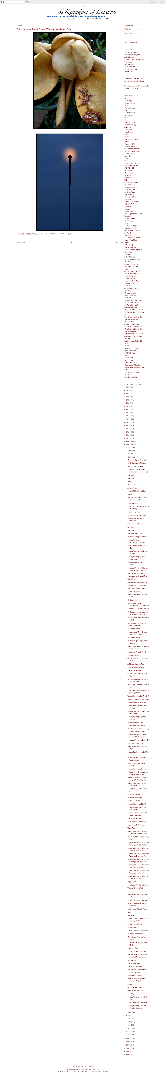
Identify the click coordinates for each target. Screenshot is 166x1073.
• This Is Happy (129, 221)
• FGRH (126, 101)
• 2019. (126, 106)
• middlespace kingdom (132, 55)
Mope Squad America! (135, 990)
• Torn (126, 343)
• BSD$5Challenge (130, 226)
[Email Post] (69, 234)
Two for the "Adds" (133, 629)
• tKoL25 (127, 98)
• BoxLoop (127, 223)
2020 (128, 406)
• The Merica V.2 (129, 185)
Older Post (119, 242)
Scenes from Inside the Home (137, 769)
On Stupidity (131, 960)
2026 (128, 387)
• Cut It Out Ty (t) (129, 190)
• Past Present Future (131, 163)
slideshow (133, 295)
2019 (128, 409)
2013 (128, 429)
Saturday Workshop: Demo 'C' (137, 740)
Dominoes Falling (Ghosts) (136, 515)
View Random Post (130, 42)
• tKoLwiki (127, 64)
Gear (134, 59)
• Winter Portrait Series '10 (133, 341)
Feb (129, 1031)
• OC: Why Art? (129, 204)
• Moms (126, 142)
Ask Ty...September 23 (135, 670)
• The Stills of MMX (130, 331)
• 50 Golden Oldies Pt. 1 (132, 149)
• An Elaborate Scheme (132, 271)
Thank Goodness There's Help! (138, 582)
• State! (126, 137)
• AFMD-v (127, 307)
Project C (135, 219)
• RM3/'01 (127, 346)
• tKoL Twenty (128, 132)
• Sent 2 (132, 146)
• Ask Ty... (127, 355)
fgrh (131, 101)
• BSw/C (126, 158)
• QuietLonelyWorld (130, 377)
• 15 (125, 315)
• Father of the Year (130, 363)
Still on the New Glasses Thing (138, 931)
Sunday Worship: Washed (136, 702)
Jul (129, 1015)
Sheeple (130, 984)
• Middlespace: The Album (133, 365)
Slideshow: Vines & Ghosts (136, 652)
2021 (128, 403)
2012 (128, 432)
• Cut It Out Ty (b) (129, 192)
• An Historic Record (131, 288)
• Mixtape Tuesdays (130, 293)
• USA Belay (128, 71)
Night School (132, 882)
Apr (129, 1025)
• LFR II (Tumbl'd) (130, 247)
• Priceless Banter (130, 67)
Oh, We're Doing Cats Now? (137, 537)
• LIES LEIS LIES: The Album (134, 312)
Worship (63, 234)
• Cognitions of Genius (131, 182)
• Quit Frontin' (128, 360)
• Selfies (126, 134)
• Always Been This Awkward (134, 367)
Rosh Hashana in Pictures (136, 463)
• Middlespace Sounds (131, 372)
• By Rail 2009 (129, 358)
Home (70, 242)
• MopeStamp (128, 173)
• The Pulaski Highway (131, 274)
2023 (128, 397)
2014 (128, 425)
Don (129, 118)
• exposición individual (131, 166)
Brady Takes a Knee (134, 975)
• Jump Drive (128, 156)
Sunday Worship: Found (135, 722)
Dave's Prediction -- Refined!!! (137, 900)
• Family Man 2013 (130, 240)
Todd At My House (133, 638)
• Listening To (128, 291)
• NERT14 (127, 175)
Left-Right (130, 481)
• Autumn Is (127, 127)
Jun (129, 1019)
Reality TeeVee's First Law (136, 951)
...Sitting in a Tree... (134, 963)
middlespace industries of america (83, 1069)
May (129, 1022)
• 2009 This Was (129, 353)
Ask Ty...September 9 (134, 966)
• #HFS (126, 161)
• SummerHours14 (130, 187)
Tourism (130, 527)
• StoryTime (128, 199)
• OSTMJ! (127, 339)
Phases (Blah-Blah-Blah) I (136, 822)
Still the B (130, 475)
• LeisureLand (128, 62)
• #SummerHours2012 (131, 279)
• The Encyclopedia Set (132, 214)
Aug (129, 1012)
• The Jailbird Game (130, 197)
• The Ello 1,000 (129, 122)
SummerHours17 (131, 113)
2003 (128, 1051)
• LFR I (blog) (128, 245)
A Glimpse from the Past (135, 664)
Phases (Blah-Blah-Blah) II (136, 804)
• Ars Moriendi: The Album (133, 336)
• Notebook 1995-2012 (132, 266)
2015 (128, 422)
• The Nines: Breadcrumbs (133, 317)
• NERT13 (127, 242)
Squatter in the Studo (134, 924)
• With (126, 370)
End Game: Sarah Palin (135, 743)
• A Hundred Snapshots (132, 324)
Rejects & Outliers (133, 794)
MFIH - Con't (131, 485)
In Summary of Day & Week (137, 909)
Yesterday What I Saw (135, 534)
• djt (125, 118)
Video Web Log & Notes (135, 888)
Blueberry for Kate (133, 512)
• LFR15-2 (134, 139)
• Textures (127, 216)
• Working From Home (131, 348)
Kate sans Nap (132, 503)
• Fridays (127, 209)
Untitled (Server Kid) (134, 798)
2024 (128, 393)
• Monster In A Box (130, 228)
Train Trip (130, 530)
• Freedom (127, 178)
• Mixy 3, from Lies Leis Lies (133, 310)
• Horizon (127, 262)
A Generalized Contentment (137, 586)
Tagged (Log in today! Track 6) (138, 696)
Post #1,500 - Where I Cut (136, 491)
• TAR (125, 180)
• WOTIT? (127, 286)
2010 (128, 438)
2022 (128, 400)
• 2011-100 (127, 298)
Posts (129, 29)
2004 (128, 1048)
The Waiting (131, 915)
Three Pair (131, 828)
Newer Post (21, 242)
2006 (128, 1042)
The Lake (130, 478)
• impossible (128, 115)
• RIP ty (126, 375)
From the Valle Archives (135, 825)
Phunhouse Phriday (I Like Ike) (138, 885)
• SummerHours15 (130, 154)
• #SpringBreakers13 (131, 264)
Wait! (129, 912)
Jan (129, 1035)
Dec (129, 447)
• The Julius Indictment (131, 319)
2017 (128, 416)
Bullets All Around (133, 801)
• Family (126, 269)
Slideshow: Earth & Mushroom (138, 609)
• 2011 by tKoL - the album (133, 300)
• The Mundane (129, 194)
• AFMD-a (133, 307)
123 (128, 891)
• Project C (127, 219)
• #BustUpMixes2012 (131, 276)
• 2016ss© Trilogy (130, 125)
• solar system (128, 170)
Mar (129, 1028)
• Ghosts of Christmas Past (133, 327)
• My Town (127, 206)
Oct (129, 454)
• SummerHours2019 (131, 103)
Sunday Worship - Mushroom (137, 1003)
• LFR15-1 (127, 139)
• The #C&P (128, 235)
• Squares (127, 255)
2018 (128, 413)
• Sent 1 (126, 146)
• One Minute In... (130, 322)
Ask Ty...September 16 (135, 818)
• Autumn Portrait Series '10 (133, 334)
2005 (128, 1045)
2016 (128, 419)
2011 (128, 435)
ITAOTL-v (128, 303)
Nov (129, 451)
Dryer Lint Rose (133, 948)
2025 (128, 390)
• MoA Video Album (130, 351)
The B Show (131, 579)
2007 (128, 1039)
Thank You (131, 494)
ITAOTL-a (135, 303)
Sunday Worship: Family (136, 726)
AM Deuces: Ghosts (134, 655)
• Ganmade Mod (129, 108)
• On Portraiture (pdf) (131, 305)
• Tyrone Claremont (130, 69)
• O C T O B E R (129, 168)
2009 (128, 442)
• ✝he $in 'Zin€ (129, 283)
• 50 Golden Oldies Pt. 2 (132, 151)
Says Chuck (131, 927)
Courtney (130, 994)
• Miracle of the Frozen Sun (133, 329)
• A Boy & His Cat (129, 257)
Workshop (54, 234)
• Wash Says (128, 130)
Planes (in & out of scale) (136, 524)
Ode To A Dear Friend (135, 987)
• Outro (126, 120)
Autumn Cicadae (133, 488)
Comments (131, 34)
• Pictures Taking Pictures (132, 281)
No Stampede (132, 600)
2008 (128, 445)
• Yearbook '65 (129, 144)
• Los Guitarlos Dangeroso (133, 250)
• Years (126, 295)
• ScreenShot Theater (131, 202)
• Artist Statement (129, 57)
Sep (129, 457)
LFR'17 (127, 110)
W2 (132, 64)
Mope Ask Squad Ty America (137, 460)
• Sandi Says (128, 211)
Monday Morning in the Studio (138, 699)
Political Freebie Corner (135, 667)
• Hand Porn (128, 252)
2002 (128, 1054)
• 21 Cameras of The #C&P (133, 238)
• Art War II (127, 233)
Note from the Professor (135, 934)
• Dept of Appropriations (132, 230)
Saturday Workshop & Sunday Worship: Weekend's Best (44, 29)
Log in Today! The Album (136, 466)
